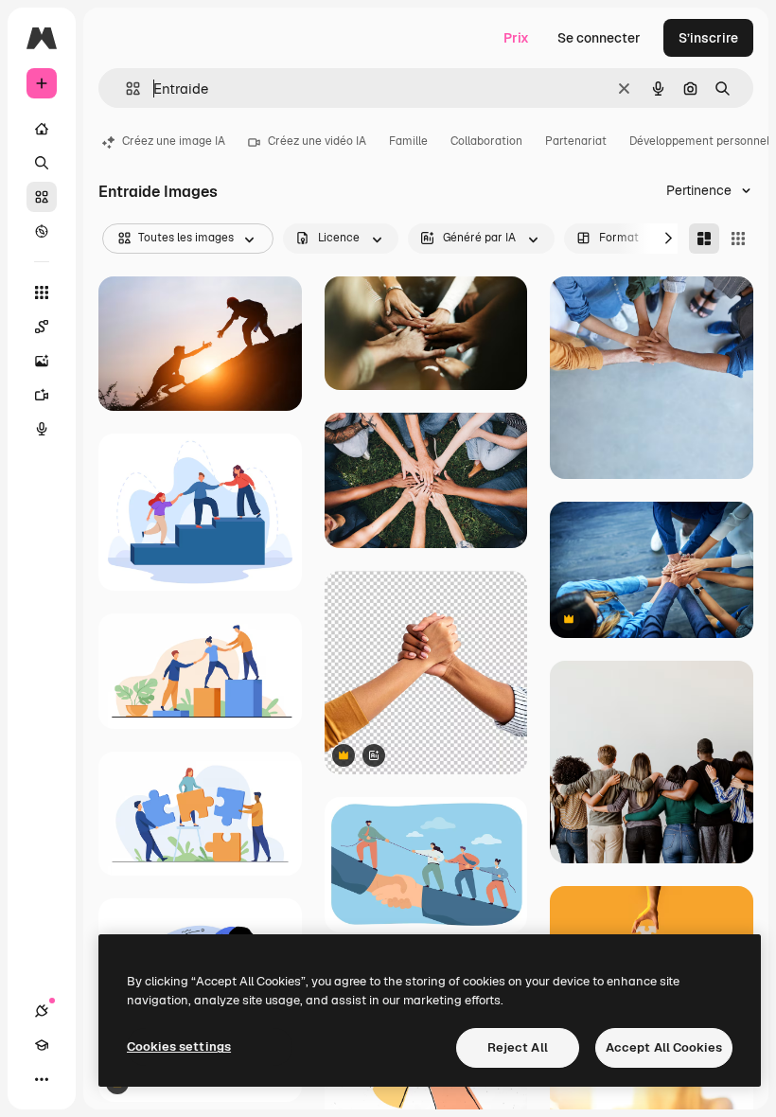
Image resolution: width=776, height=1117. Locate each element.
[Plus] (41, 1079)
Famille (408, 141)
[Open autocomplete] (125, 88)
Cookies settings (179, 1046)
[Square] (738, 238)
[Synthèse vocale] (41, 429)
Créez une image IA (173, 141)
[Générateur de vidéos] (41, 395)
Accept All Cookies (664, 1047)
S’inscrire (708, 37)
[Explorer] (41, 231)
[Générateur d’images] (41, 361)
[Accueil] (41, 129)
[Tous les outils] (41, 292)
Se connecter (599, 37)
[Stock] (41, 197)
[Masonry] (704, 238)
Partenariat (576, 141)
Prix (516, 37)
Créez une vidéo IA (317, 141)
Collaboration (486, 141)
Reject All (517, 1047)
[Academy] (41, 1045)
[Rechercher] (41, 163)
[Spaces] (41, 326)
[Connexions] (41, 1011)
